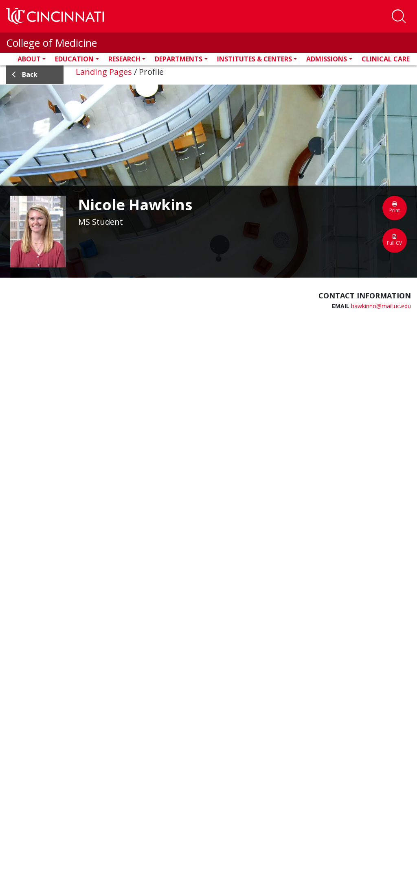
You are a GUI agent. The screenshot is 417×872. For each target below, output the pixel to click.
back (29, 74)
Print (394, 210)
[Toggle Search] (398, 16)
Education (74, 58)
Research (124, 58)
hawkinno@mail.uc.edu (381, 306)
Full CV (394, 242)
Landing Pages (104, 71)
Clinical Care (386, 58)
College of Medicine (51, 43)
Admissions (326, 58)
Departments (178, 58)
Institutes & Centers (254, 58)
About (29, 58)
